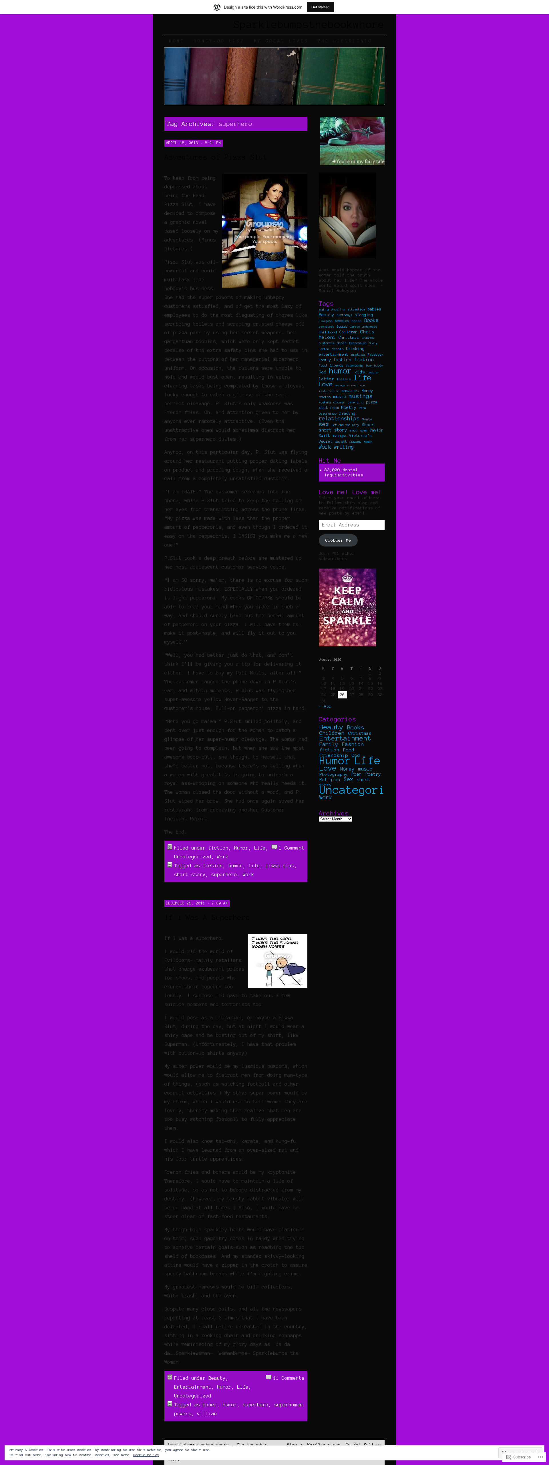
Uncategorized (192, 856)
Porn (362, 407)
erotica (358, 354)
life (254, 865)
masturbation (329, 391)
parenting (355, 402)
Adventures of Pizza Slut (215, 157)
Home (177, 41)
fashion (342, 359)
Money (367, 391)
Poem (335, 407)
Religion (329, 779)
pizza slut (280, 865)
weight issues (348, 441)
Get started (320, 7)
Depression (358, 343)
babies (374, 309)
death (342, 343)
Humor (241, 847)
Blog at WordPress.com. (315, 1444)
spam (363, 430)
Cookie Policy (146, 1455)
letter (326, 379)
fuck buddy (374, 365)
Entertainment (192, 1386)
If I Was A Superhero (207, 917)
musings (361, 396)
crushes (368, 337)
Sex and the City (345, 425)
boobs (357, 320)
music (339, 396)
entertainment (334, 354)
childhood (328, 332)
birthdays (344, 315)
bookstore (326, 326)
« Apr (325, 706)
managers (342, 385)
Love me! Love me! (350, 491)
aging (324, 309)
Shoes (368, 424)
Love (326, 384)
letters (344, 379)
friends (336, 365)
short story (190, 874)
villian (207, 1413)
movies (325, 397)
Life (260, 847)
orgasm (339, 402)
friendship (354, 365)
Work (222, 856)
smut (354, 430)
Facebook (376, 354)
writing (344, 447)
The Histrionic (345, 41)
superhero (224, 874)
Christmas (349, 338)
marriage (358, 385)
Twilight (340, 435)
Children (348, 332)
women (368, 441)
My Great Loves (281, 41)
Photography (333, 774)
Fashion (353, 744)
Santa (367, 419)
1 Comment (292, 847)
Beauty (217, 1378)
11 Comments (289, 1378)
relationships (339, 418)
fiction (218, 847)
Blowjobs (326, 320)
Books (371, 320)
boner (210, 1404)
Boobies (342, 320)
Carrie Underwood (363, 326)
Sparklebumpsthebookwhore (309, 24)
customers (326, 343)
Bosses (342, 326)
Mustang (325, 402)
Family (325, 360)
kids (360, 372)
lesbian (373, 372)
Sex (348, 779)
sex (324, 424)
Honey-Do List (219, 41)
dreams (338, 349)
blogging (364, 315)
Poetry (349, 407)
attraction (356, 309)
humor (235, 865)
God (323, 372)
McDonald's (350, 391)
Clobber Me (338, 540)
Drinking (355, 349)
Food (323, 365)
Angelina (338, 309)
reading (347, 413)
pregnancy (328, 413)
